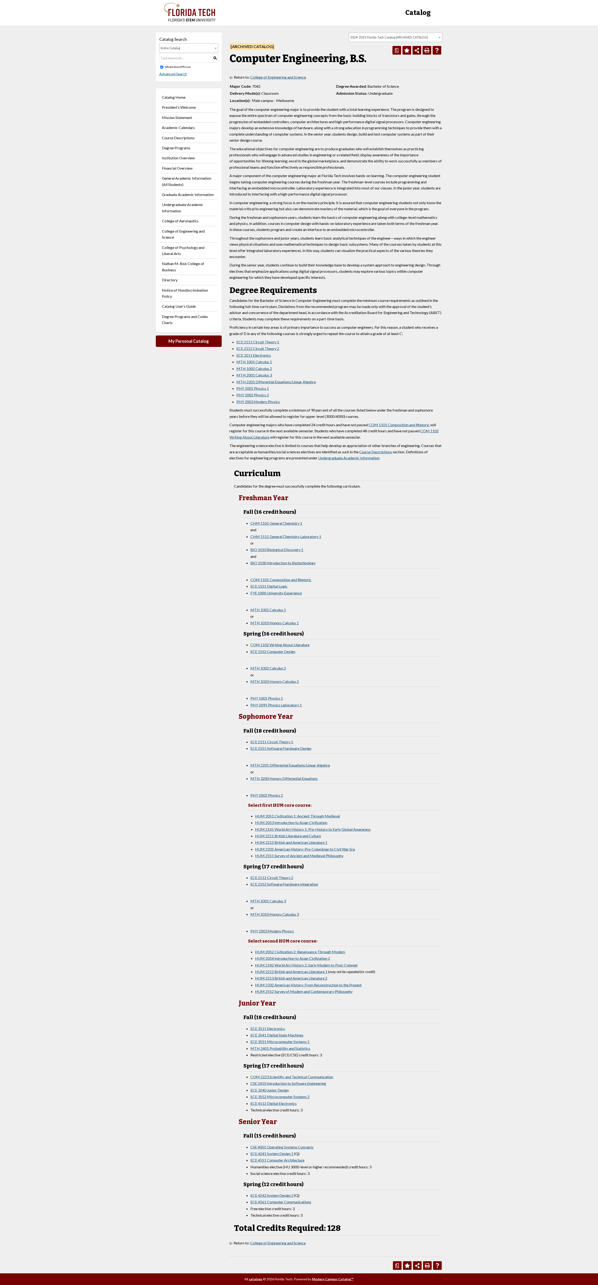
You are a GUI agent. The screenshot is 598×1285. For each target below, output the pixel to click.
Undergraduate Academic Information (182, 207)
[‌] (190, 20)
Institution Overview (178, 158)
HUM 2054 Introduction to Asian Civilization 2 (292, 958)
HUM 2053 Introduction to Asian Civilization (291, 822)
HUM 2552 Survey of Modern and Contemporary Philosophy (303, 991)
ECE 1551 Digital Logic (269, 586)
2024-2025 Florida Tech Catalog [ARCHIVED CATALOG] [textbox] (389, 37)
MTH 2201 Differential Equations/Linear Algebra (276, 382)
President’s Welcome (179, 107)
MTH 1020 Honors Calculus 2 (274, 681)
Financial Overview (177, 168)
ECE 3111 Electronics (253, 355)
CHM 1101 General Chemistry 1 (276, 523)
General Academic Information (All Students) (186, 181)
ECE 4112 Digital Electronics (273, 1103)
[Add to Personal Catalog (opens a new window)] (406, 50)
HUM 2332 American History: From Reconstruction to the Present (308, 985)
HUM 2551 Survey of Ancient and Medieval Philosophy (299, 855)
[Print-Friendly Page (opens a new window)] (427, 50)
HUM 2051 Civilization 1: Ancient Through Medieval (297, 816)
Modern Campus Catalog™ (332, 1279)
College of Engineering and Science (183, 234)
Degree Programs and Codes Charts (185, 319)
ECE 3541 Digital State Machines (276, 1035)
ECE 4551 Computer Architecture (277, 1160)
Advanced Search (173, 74)
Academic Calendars (178, 127)
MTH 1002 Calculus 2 (254, 368)
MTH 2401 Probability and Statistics (280, 1048)
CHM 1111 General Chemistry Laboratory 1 (285, 536)
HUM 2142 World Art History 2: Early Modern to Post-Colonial (306, 965)
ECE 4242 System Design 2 (271, 1195)
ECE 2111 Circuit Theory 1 (257, 342)
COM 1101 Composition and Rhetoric (399, 425)
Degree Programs (176, 148)
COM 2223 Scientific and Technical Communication (291, 1077)
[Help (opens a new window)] (437, 50)
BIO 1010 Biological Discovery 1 (276, 549)
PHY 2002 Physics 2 (252, 395)
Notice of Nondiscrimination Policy (185, 293)
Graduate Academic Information (188, 194)
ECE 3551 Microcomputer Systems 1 (280, 1041)
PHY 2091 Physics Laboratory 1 (276, 705)
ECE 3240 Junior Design (269, 1090)
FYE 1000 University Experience (276, 593)
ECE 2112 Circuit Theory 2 (257, 348)
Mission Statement (177, 117)
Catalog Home (173, 97)
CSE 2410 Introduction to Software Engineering (288, 1083)
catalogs (255, 1279)
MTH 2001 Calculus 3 (254, 375)
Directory (170, 280)
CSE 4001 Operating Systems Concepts (281, 1147)
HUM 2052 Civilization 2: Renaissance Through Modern (300, 952)
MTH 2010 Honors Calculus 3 (274, 914)
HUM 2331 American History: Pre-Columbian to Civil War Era (305, 849)
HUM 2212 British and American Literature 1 (291, 842)
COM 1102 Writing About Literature (280, 644)
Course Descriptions (178, 138)
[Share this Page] (417, 50)
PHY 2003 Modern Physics (258, 401)
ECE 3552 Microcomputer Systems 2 (280, 1096)
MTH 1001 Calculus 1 (254, 362)
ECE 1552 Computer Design (272, 651)
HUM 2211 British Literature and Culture (288, 836)
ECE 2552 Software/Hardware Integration (284, 884)
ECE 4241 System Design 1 (271, 1153)
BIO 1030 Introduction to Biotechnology (283, 563)
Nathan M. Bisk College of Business (183, 266)
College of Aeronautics (180, 221)
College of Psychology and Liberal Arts (183, 250)
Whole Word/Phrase (178, 67)
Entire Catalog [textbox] (170, 48)
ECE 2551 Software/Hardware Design (280, 748)
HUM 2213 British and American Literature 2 (291, 978)
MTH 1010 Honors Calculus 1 (274, 623)
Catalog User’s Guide (179, 306)
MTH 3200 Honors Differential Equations (284, 778)
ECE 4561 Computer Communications (280, 1202)
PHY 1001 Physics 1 (252, 388)
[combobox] (395, 37)
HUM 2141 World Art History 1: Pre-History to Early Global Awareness (313, 829)
